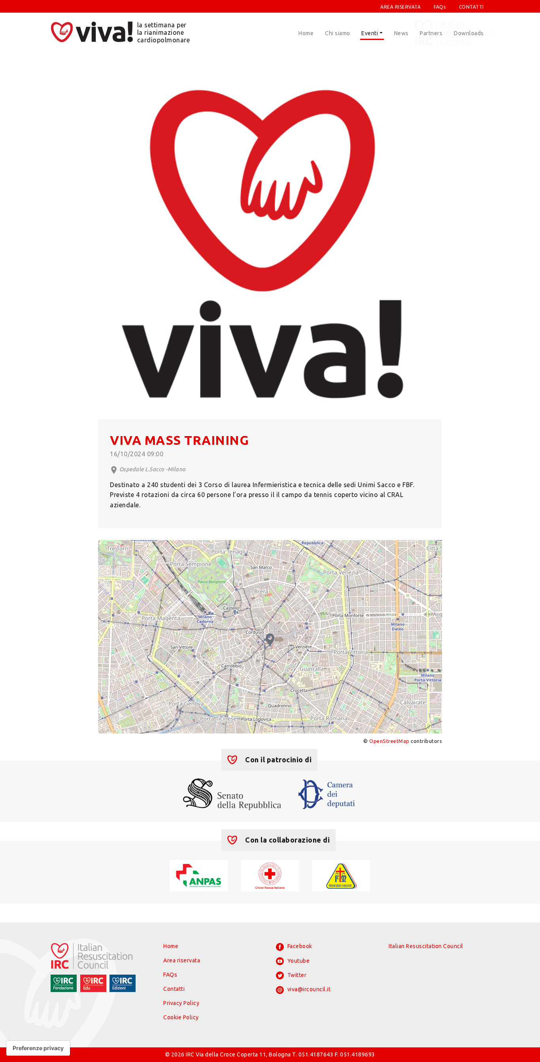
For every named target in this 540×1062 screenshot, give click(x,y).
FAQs (440, 6)
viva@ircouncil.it (308, 989)
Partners (431, 33)
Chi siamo (337, 33)
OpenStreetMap (389, 741)
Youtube (298, 961)
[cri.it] (269, 875)
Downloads (469, 33)
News (401, 33)
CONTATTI (471, 6)
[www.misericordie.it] (341, 875)
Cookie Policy (181, 1017)
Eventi (369, 33)
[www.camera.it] (327, 793)
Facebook (299, 946)
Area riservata (181, 960)
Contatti (174, 989)
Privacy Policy (181, 1003)
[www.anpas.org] (198, 875)
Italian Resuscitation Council (426, 946)
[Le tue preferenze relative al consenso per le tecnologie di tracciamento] (38, 1048)
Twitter (296, 975)
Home (305, 33)
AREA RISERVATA (400, 6)
